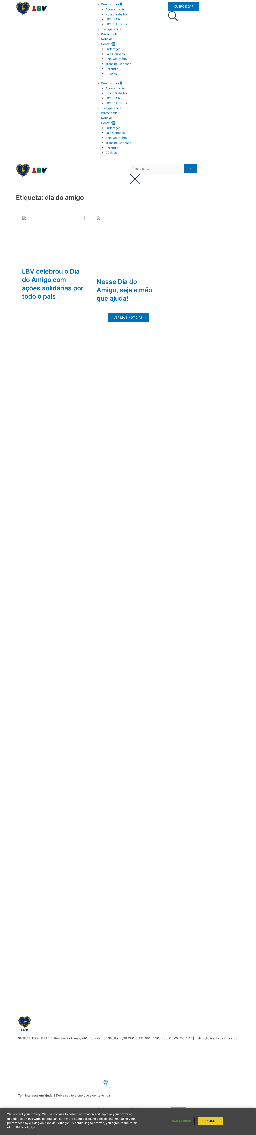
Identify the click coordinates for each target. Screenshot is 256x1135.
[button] (128, 317)
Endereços (113, 49)
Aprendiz (111, 69)
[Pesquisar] (190, 168)
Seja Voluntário (116, 59)
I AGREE (210, 1120)
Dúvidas (111, 74)
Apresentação (115, 9)
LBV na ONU (114, 19)
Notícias (106, 39)
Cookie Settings (181, 1120)
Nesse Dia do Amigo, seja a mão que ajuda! (124, 290)
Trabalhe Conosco (118, 64)
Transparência (111, 29)
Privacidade (109, 34)
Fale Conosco (115, 54)
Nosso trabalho (116, 14)
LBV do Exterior (116, 24)
